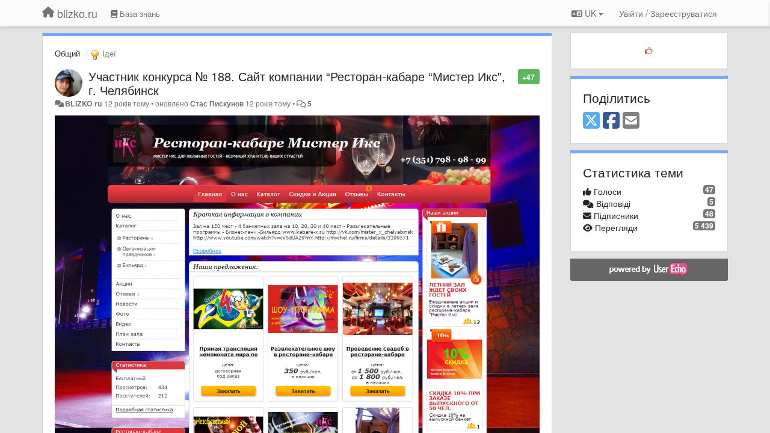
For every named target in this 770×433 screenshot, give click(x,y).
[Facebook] (611, 121)
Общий (67, 53)
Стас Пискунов (217, 103)
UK (590, 13)
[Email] (631, 121)
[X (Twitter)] (591, 121)
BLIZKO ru (84, 103)
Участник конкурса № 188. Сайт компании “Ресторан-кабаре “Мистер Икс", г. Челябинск (296, 83)
